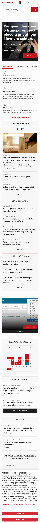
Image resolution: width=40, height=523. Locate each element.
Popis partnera (30, 504)
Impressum (20, 504)
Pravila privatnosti (8, 504)
